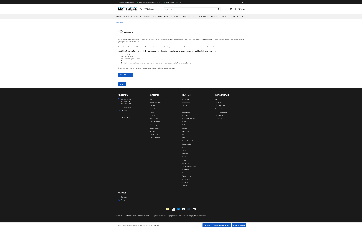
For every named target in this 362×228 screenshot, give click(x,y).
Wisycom (185, 182)
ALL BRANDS (186, 99)
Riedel (184, 147)
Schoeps (185, 153)
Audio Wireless (186, 112)
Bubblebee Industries (188, 118)
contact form (128, 117)
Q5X (183, 137)
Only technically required (221, 225)
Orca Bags (185, 131)
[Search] (218, 9)
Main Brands (187, 95)
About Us (217, 99)
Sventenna (185, 169)
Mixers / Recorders (155, 102)
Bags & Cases (154, 118)
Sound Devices (186, 163)
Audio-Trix (185, 109)
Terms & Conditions (221, 118)
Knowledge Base (220, 105)
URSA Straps (186, 179)
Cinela (184, 121)
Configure (207, 225)
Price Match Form (125, 75)
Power (152, 112)
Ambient (184, 105)
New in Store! (154, 134)
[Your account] (235, 9)
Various (152, 131)
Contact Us (218, 102)
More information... (155, 225)
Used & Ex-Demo (155, 137)
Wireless (152, 99)
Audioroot (185, 115)
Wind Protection (155, 121)
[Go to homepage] (128, 9)
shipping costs (171, 216)
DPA (183, 125)
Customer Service (220, 109)
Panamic (185, 134)
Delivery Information (221, 112)
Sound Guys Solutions (189, 166)
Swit (183, 173)
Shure (184, 160)
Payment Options (220, 115)
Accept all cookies (239, 225)
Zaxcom (185, 185)
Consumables (154, 128)
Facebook (124, 197)
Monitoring (153, 125)
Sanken (184, 150)
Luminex (184, 128)
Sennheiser (185, 157)
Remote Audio (186, 144)
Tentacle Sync (186, 176)
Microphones (154, 109)
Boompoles (153, 115)
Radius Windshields (188, 141)
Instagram (124, 200)
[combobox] (190, 9)
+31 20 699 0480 (149, 10)
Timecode (153, 105)
